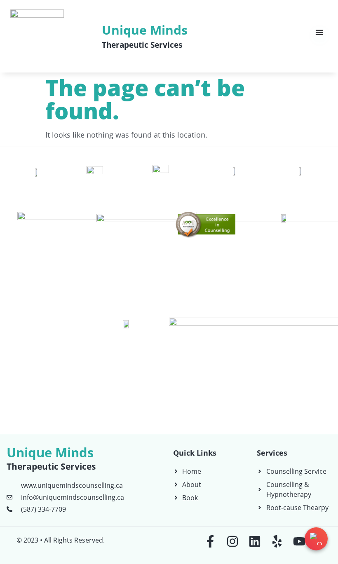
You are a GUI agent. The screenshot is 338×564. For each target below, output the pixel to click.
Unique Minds (145, 29)
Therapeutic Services (142, 45)
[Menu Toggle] (319, 32)
